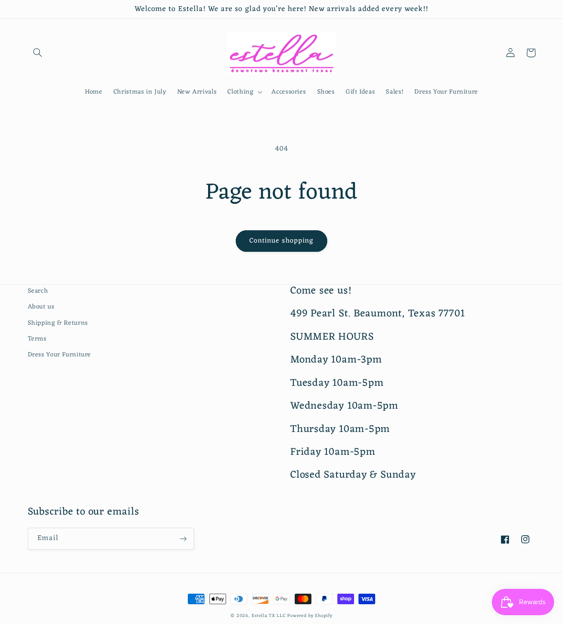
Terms (37, 339)
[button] (38, 53)
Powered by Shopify (309, 616)
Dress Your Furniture (59, 354)
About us (41, 306)
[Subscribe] (183, 538)
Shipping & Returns (58, 323)
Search (38, 291)
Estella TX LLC (268, 616)
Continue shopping (281, 241)
